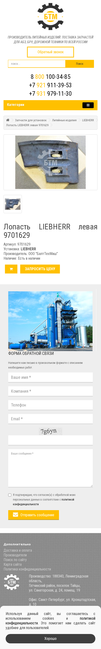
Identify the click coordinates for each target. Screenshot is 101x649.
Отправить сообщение (37, 515)
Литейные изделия (64, 120)
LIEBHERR (88, 120)
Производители (15, 555)
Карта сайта (13, 564)
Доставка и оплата (18, 550)
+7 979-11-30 (50, 93)
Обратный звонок (51, 52)
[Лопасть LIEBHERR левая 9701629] (50, 162)
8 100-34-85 (50, 76)
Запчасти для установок (31, 120)
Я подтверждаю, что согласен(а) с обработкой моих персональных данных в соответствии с (44, 499)
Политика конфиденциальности (27, 569)
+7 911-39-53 (50, 85)
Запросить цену (40, 269)
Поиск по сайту (15, 560)
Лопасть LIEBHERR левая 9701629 (27, 125)
